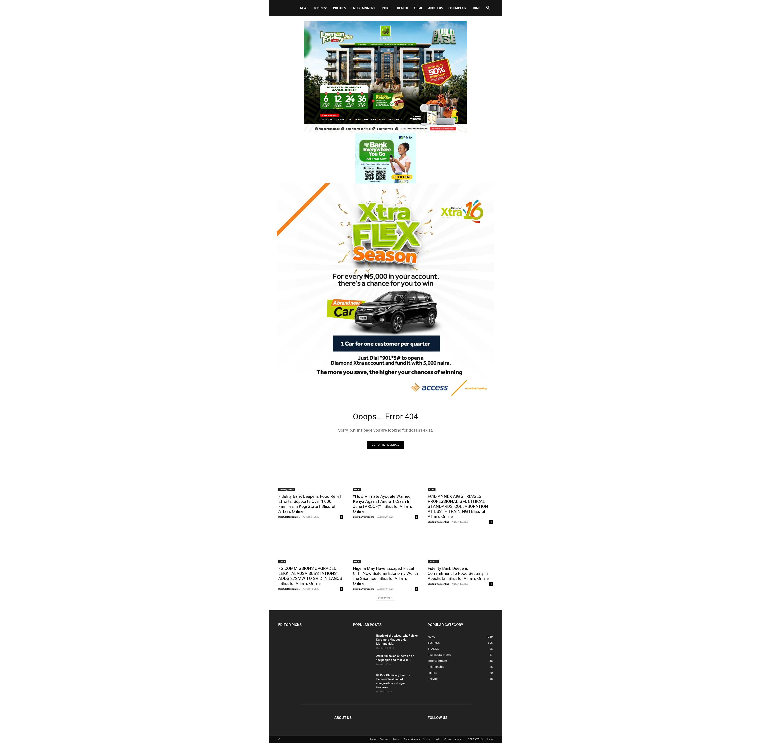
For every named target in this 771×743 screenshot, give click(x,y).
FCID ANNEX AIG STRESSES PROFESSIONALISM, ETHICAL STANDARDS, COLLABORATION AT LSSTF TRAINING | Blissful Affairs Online (458, 506)
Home (476, 8)
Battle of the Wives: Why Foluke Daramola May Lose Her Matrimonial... (397, 639)
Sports (386, 8)
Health (402, 8)
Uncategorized (286, 489)
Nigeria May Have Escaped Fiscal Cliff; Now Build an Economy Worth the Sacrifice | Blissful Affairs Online (385, 576)
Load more (384, 597)
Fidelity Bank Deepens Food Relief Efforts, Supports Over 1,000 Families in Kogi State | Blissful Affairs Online (309, 504)
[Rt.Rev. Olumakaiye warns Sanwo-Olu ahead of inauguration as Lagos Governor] (363, 680)
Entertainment (363, 8)
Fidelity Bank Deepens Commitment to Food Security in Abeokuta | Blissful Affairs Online (459, 573)
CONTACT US (457, 8)
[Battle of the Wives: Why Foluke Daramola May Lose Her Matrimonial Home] (363, 641)
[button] (488, 8)
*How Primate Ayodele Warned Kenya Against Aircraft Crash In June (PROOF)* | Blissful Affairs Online (382, 504)
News (304, 8)
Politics (339, 8)
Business (320, 8)
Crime (418, 8)
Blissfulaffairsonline (289, 516)
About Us (435, 8)
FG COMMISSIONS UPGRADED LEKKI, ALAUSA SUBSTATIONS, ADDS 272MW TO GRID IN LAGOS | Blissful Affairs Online (310, 576)
